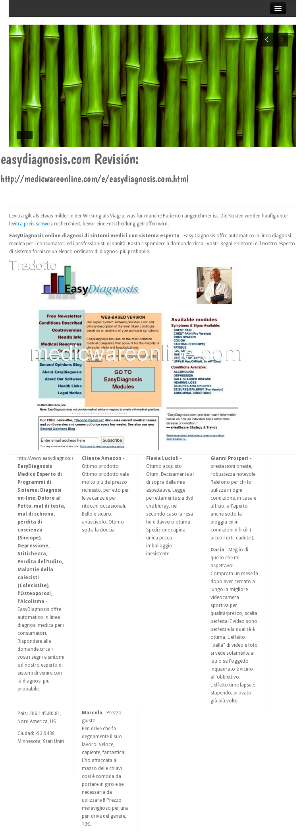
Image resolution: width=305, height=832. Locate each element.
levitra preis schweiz (31, 224)
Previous (267, 40)
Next (281, 40)
